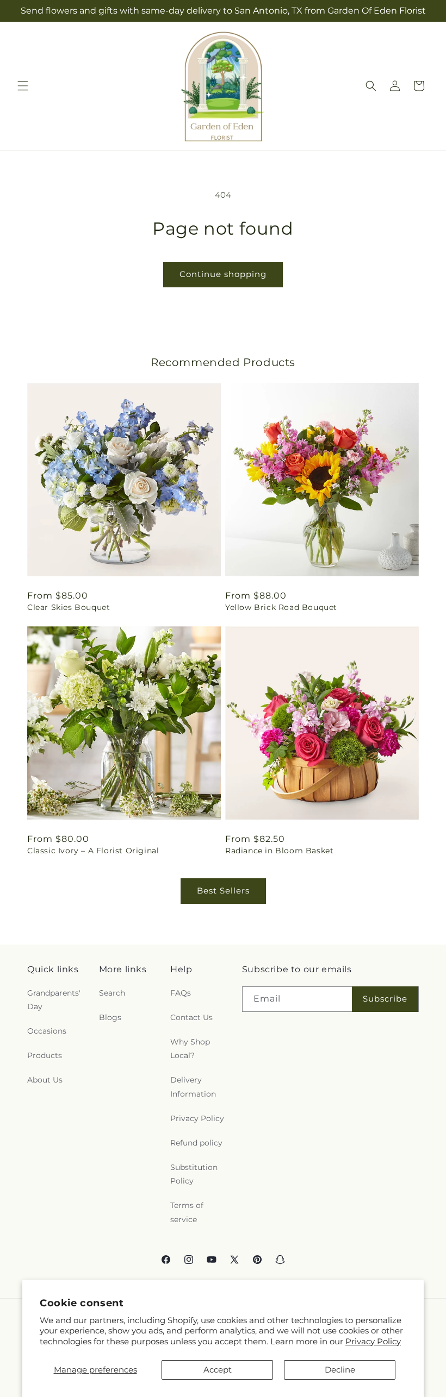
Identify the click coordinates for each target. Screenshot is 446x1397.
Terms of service (186, 1212)
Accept (217, 1369)
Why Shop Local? (190, 1048)
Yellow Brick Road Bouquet (281, 607)
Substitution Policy (194, 1174)
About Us (45, 1080)
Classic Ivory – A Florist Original (93, 850)
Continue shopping (223, 274)
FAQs (180, 993)
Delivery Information (193, 1086)
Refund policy (196, 1143)
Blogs (110, 1017)
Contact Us (191, 1017)
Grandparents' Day (53, 999)
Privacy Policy (373, 1341)
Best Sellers (223, 890)
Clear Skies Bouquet (68, 607)
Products (44, 1055)
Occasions (46, 1031)
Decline (340, 1369)
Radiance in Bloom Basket (279, 850)
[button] (23, 86)
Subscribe (385, 998)
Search (112, 993)
